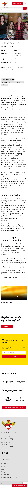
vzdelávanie (5, 84)
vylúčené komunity (19, 82)
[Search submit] (25, 8)
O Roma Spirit (5, 464)
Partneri (3, 469)
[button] (26, 382)
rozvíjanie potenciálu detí (8, 79)
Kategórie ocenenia (6, 472)
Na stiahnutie (5, 474)
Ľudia (3, 466)
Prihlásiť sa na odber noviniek (9, 477)
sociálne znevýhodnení (7, 82)
